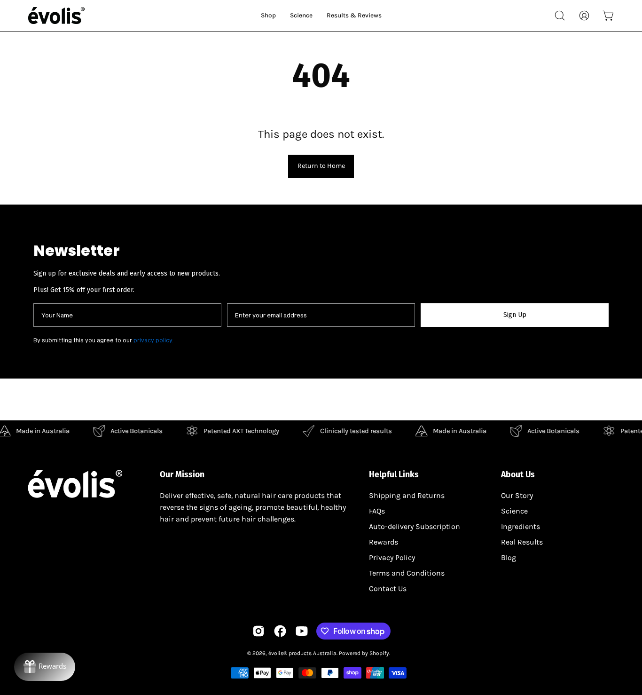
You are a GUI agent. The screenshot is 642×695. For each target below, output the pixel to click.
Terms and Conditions (407, 573)
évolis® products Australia (302, 653)
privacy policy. (153, 340)
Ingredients (520, 526)
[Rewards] (44, 667)
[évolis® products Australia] (56, 15)
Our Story (517, 495)
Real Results (522, 541)
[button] (560, 15)
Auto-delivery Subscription (414, 526)
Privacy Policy (392, 557)
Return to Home (321, 166)
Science (514, 510)
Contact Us (388, 588)
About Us (518, 475)
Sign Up (514, 315)
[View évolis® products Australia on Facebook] (280, 631)
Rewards (383, 541)
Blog (508, 557)
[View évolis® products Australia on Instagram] (258, 631)
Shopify (379, 653)
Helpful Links (394, 475)
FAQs (377, 510)
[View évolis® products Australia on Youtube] (302, 631)
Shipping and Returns (407, 495)
